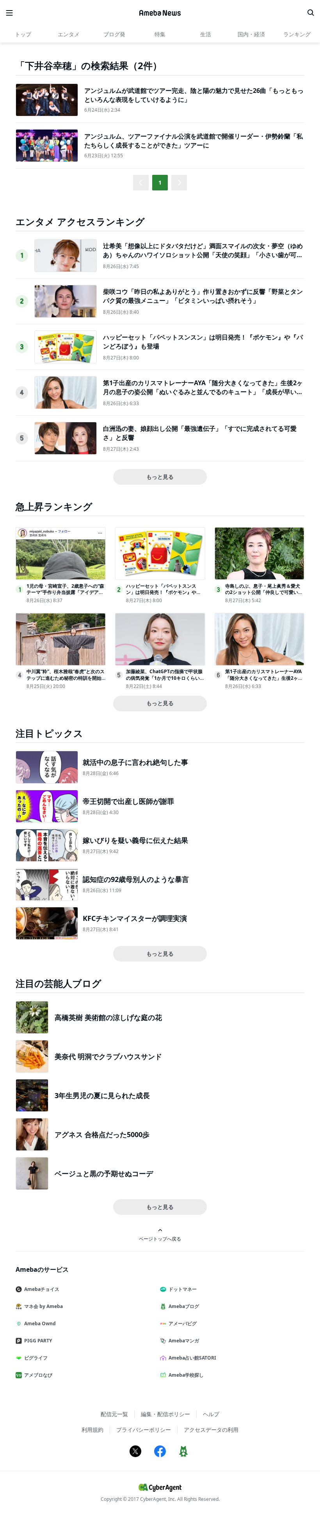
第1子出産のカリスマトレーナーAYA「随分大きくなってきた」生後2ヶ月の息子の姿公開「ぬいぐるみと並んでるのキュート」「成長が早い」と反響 (203, 392)
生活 (205, 34)
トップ (23, 34)
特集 (160, 34)
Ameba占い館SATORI (192, 1357)
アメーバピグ (183, 1323)
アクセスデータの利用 (211, 1429)
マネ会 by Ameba (43, 1306)
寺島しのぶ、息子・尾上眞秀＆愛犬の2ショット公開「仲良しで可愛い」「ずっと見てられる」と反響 (264, 593)
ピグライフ (36, 1357)
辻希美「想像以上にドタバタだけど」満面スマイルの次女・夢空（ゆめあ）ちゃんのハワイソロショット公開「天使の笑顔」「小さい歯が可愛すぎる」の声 (203, 255)
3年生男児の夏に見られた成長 (102, 1095)
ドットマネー (183, 1289)
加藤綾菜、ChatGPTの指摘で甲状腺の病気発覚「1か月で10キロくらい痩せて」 (165, 678)
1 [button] (160, 182)
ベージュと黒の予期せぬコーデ (104, 1173)
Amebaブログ (184, 1306)
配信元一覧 (114, 1414)
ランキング (297, 34)
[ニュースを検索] (310, 13)
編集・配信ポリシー (165, 1414)
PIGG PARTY (38, 1340)
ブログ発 (114, 34)
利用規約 (92, 1429)
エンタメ (69, 34)
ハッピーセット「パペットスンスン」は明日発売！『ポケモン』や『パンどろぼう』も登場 (161, 593)
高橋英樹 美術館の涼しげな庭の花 (108, 1017)
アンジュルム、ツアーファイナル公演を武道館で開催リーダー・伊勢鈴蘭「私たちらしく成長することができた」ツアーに (193, 140)
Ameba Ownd (40, 1323)
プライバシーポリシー (143, 1429)
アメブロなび (38, 1375)
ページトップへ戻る (160, 1238)
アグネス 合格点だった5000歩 (102, 1134)
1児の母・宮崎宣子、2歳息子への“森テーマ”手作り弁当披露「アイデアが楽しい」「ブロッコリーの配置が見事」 (65, 596)
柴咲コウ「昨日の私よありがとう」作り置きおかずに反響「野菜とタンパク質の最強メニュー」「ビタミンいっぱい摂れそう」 (203, 295)
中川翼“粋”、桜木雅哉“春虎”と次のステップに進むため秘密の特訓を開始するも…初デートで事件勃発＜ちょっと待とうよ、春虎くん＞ (66, 681)
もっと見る (160, 476)
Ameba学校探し (186, 1375)
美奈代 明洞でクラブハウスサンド (108, 1056)
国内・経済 (251, 34)
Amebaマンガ (184, 1340)
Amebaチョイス (41, 1289)
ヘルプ (211, 1414)
